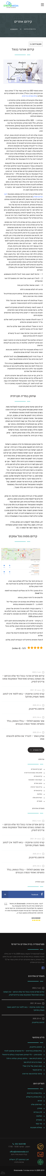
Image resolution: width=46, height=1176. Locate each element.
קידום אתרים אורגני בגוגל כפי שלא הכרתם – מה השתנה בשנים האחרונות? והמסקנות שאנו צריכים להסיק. (23, 678)
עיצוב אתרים (38, 783)
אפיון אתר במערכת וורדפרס (33, 773)
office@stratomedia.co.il (19, 1151)
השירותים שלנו (37, 797)
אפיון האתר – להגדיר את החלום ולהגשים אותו (25, 738)
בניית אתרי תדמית (36, 787)
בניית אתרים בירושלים (34, 1097)
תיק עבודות (38, 1112)
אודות (40, 1100)
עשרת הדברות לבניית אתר (33, 1062)
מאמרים (39, 801)
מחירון (39, 1108)
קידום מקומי (37, 1070)
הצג (31, 44)
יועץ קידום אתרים (36, 769)
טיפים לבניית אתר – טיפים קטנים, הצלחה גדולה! (24, 1058)
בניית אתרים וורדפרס (29, 96)
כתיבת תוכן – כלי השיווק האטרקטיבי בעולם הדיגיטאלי (22, 1054)
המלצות (39, 794)
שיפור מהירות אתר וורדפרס (32, 1073)
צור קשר (39, 1123)
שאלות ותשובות (36, 1127)
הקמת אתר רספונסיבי (35, 780)
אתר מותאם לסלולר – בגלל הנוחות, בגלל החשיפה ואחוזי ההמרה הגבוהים (25, 722)
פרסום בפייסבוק (36, 708)
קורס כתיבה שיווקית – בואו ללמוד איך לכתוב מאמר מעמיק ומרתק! (23, 695)
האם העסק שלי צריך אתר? (32, 1066)
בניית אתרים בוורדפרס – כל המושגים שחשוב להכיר (23, 1051)
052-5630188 (20, 1144)
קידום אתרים (38, 776)
